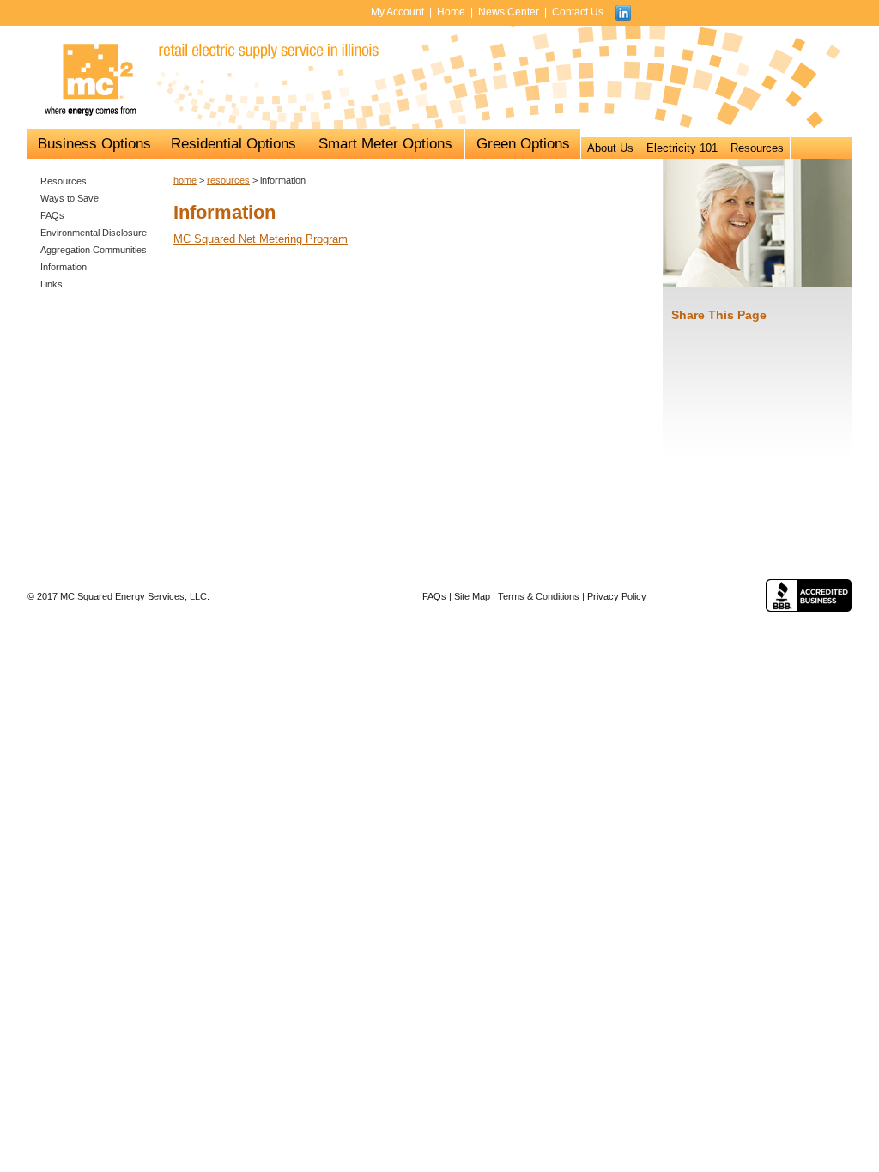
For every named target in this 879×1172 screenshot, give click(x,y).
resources (228, 180)
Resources (757, 148)
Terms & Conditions (538, 596)
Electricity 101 (682, 148)
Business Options (94, 144)
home (185, 180)
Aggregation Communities (93, 250)
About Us (610, 148)
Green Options (523, 144)
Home (451, 12)
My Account (397, 12)
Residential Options (233, 144)
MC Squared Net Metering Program (260, 239)
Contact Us (577, 12)
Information (63, 267)
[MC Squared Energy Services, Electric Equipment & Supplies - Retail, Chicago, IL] (809, 595)
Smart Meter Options (385, 144)
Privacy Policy (616, 596)
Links (51, 284)
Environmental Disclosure (93, 232)
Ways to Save (69, 198)
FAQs (52, 215)
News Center (508, 12)
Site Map (472, 596)
